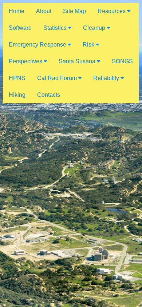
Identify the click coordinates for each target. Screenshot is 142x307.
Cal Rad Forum (57, 78)
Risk (89, 44)
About (43, 11)
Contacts (48, 95)
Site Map (74, 11)
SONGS (122, 61)
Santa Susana (78, 61)
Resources (112, 11)
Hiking (17, 95)
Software (20, 28)
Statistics (55, 28)
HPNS (17, 78)
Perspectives (26, 61)
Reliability (107, 78)
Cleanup (95, 28)
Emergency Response (38, 44)
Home (16, 11)
